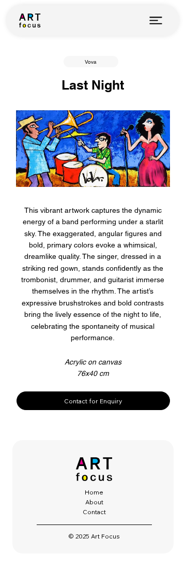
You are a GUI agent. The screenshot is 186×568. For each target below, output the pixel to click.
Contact (94, 512)
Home (94, 492)
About (94, 502)
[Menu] (155, 20)
